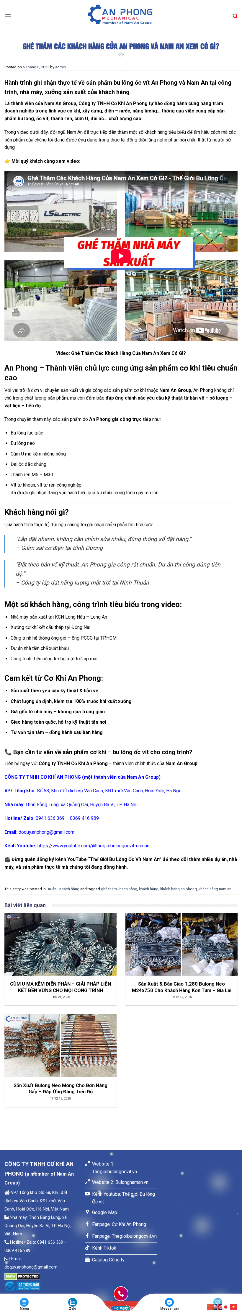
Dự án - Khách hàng (63, 889)
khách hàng (148, 889)
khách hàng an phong (178, 889)
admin (60, 67)
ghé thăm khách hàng (119, 889)
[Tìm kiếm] (235, 16)
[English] (218, 1306)
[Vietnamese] (234, 1306)
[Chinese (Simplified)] (211, 1306)
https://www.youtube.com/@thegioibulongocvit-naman (93, 846)
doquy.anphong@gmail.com (46, 832)
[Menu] (8, 16)
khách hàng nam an (215, 889)
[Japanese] (226, 1306)
